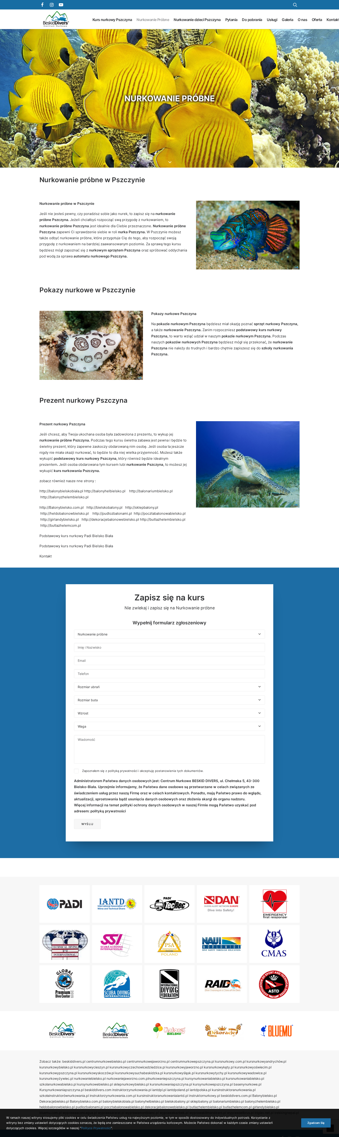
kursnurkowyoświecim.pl (253, 1067)
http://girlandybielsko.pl (59, 519)
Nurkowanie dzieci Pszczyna (197, 19)
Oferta (317, 19)
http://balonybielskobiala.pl (61, 491)
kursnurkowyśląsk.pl (179, 1073)
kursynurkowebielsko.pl (95, 1084)
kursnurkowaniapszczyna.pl (171, 1084)
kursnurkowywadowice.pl (247, 1073)
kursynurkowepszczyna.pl (213, 1084)
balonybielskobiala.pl (118, 1101)
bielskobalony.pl (177, 1101)
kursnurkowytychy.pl (211, 1073)
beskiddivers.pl (73, 1061)
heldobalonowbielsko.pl (57, 1107)
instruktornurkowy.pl (204, 1096)
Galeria (287, 19)
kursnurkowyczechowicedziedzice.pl (137, 1067)
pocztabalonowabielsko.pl (124, 1107)
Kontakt (45, 556)
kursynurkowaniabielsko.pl (205, 1078)
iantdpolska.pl (200, 1090)
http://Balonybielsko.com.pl (61, 507)
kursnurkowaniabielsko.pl (245, 1078)
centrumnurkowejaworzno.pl (148, 1061)
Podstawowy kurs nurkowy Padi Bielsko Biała (76, 536)
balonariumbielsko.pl (228, 1101)
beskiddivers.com (98, 1090)
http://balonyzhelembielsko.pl (64, 497)
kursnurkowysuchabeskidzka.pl (139, 1073)
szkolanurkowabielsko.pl (57, 1084)
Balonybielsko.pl (264, 1096)
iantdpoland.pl (178, 1090)
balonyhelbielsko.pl (149, 1101)
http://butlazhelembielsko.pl (162, 519)
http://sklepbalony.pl (141, 507)
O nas (302, 19)
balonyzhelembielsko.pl (262, 1101)
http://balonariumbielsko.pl (151, 491)
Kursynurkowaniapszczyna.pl (61, 1090)
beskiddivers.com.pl (236, 1096)
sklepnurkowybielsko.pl (131, 1084)
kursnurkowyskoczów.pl (96, 1073)
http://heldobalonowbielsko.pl (64, 513)
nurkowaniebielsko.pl (90, 1078)
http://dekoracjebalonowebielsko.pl (110, 519)
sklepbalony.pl (201, 1101)
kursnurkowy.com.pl (230, 1061)
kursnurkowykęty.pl (219, 1067)
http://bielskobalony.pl (104, 507)
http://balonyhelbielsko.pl (104, 491)
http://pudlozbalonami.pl (112, 513)
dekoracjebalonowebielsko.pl (166, 1107)
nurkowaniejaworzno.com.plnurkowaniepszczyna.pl (145, 1078)
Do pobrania (252, 19)
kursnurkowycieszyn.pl (91, 1067)
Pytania (231, 19)
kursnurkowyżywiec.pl (56, 1078)
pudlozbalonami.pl (89, 1107)
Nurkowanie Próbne (153, 19)
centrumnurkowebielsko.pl (106, 1061)
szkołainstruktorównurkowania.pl (64, 1096)
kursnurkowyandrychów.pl (266, 1061)
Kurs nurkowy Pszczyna (112, 19)
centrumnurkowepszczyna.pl (192, 1061)
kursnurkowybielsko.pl (56, 1067)
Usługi (272, 19)
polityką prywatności (122, 771)
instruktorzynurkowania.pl (131, 1090)
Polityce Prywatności (96, 1128)
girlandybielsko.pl (266, 1107)
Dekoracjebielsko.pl (54, 1101)
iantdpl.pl (159, 1090)
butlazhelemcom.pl (237, 1107)
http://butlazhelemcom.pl (60, 525)
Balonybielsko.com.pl (86, 1101)
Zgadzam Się (315, 1123)
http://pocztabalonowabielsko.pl (160, 513)
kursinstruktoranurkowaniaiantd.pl (162, 1096)
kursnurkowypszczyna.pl (58, 1073)
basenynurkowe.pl (247, 1084)
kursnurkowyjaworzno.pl (184, 1067)
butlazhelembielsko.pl (205, 1107)
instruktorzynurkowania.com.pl (113, 1096)
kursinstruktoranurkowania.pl (234, 1090)
